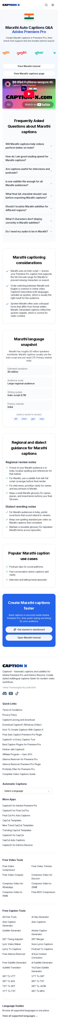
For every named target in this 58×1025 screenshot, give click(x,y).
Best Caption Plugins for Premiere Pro (21, 744)
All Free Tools (9, 917)
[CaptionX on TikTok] (17, 693)
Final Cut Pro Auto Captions (16, 815)
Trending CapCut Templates (16, 830)
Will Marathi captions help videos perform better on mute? (25, 145)
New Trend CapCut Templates (17, 825)
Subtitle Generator (11, 930)
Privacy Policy (9, 715)
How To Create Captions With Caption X (22, 729)
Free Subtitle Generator (14, 962)
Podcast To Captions (42, 949)
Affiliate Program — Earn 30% (17, 754)
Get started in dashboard (31, 629)
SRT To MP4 (38, 991)
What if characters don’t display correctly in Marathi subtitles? (24, 220)
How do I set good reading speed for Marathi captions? (27, 158)
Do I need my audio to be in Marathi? (27, 231)
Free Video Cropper (12, 875)
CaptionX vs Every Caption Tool (18, 739)
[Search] (46, 5)
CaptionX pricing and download (18, 719)
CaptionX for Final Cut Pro (15, 810)
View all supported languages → (20, 1016)
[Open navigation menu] (53, 5)
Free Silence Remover (13, 954)
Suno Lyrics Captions (42, 944)
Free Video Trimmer (42, 866)
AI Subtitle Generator (42, 962)
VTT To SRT (38, 976)
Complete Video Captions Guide (18, 774)
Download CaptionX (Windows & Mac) (22, 724)
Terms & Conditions (12, 710)
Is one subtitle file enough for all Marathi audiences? (24, 183)
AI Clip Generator (40, 917)
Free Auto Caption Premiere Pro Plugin (22, 734)
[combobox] (27, 791)
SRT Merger (38, 939)
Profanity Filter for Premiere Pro (18, 769)
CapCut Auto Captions (13, 840)
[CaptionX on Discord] (4, 693)
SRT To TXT (38, 981)
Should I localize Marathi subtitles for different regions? (27, 208)
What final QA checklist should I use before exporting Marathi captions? (26, 195)
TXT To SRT (8, 986)
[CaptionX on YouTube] (11, 693)
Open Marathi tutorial (29, 637)
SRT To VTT (8, 976)
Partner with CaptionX (13, 749)
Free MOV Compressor (43, 892)
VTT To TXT (9, 991)
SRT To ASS (8, 981)
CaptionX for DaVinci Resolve (17, 845)
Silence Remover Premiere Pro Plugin (21, 764)
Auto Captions (39, 922)
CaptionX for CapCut (13, 835)
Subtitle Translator (11, 967)
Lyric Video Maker (11, 944)
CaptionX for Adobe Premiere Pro (19, 805)
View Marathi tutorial (29, 66)
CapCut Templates (11, 820)
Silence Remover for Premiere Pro (20, 759)
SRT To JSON (39, 986)
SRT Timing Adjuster (12, 939)
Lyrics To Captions (11, 949)
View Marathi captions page (29, 73)
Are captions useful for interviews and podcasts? (28, 170)
